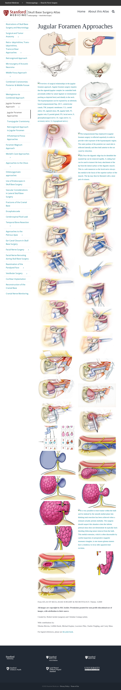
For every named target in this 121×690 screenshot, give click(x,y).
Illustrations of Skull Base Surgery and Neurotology (17, 26)
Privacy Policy (64, 686)
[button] (113, 11)
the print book (68, 632)
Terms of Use (75, 686)
